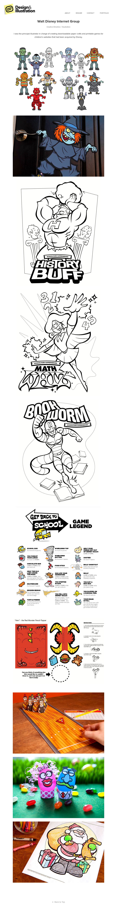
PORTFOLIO (104, 13)
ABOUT (67, 13)
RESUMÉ (79, 13)
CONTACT (90, 13)
